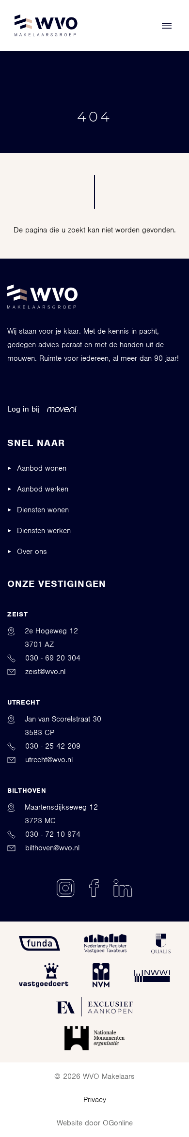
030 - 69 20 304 (52, 658)
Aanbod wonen (41, 468)
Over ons (32, 551)
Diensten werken (44, 531)
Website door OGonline (95, 1123)
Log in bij (23, 409)
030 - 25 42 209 (52, 746)
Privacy (94, 1100)
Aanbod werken (42, 489)
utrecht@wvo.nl (49, 760)
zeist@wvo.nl (45, 671)
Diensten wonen (43, 510)
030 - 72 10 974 (52, 834)
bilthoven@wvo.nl (52, 848)
